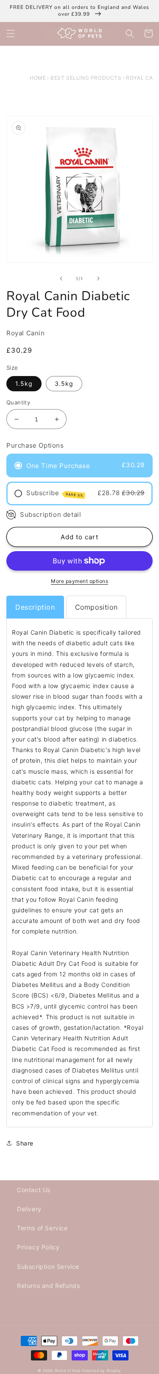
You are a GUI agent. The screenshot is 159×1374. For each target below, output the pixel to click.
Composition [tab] (96, 607)
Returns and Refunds (48, 1285)
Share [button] (24, 1143)
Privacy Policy (38, 1247)
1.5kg (24, 383)
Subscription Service (48, 1266)
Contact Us (33, 1189)
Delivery (29, 1208)
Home (38, 78)
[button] (10, 33)
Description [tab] (35, 607)
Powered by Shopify (101, 1370)
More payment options (79, 581)
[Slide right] (98, 278)
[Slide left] (61, 278)
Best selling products (86, 78)
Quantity (18, 402)
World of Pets (68, 1370)
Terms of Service (42, 1228)
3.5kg (64, 383)
